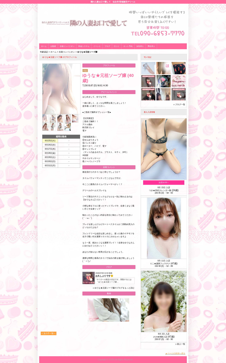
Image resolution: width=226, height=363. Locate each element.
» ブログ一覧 (179, 104)
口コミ (116, 46)
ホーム (44, 46)
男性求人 (151, 46)
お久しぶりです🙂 (104, 276)
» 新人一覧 (180, 344)
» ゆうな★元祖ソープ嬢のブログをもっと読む (114, 288)
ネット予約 (128, 46)
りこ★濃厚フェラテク (160, 263)
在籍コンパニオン (67, 46)
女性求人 (140, 46)
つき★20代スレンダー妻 (160, 190)
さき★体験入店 (160, 337)
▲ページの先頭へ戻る (175, 353)
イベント (97, 46)
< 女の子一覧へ (49, 333)
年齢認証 (44, 52)
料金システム (83, 46)
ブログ (107, 46)
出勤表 (53, 46)
